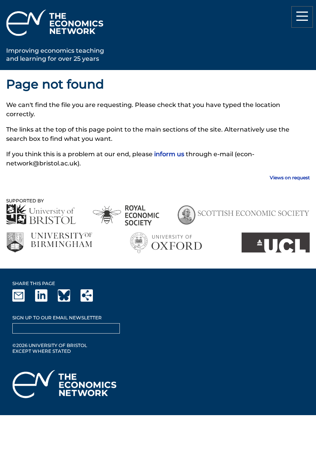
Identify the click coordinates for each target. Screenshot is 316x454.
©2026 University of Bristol (49, 345)
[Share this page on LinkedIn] (46, 300)
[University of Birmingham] (49, 242)
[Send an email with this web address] (23, 300)
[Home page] (54, 37)
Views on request (290, 177)
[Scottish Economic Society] (243, 215)
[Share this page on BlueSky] (68, 300)
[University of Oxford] (166, 242)
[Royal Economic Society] (126, 215)
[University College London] (275, 242)
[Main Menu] (302, 17)
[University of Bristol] (41, 214)
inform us (169, 154)
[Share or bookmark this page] (91, 300)
